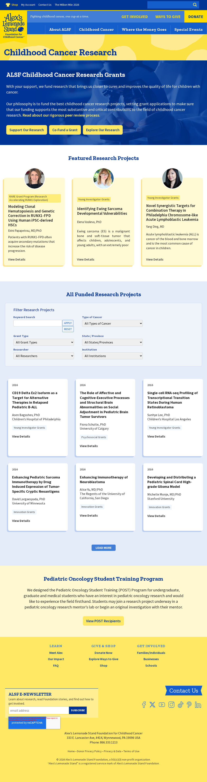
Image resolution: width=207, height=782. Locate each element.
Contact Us (183, 690)
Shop (103, 665)
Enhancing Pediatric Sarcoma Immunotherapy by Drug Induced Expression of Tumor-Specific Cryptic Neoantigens (36, 484)
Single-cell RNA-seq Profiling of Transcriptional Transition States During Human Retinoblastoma (172, 399)
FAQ (56, 665)
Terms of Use (131, 751)
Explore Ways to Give (103, 659)
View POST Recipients (103, 621)
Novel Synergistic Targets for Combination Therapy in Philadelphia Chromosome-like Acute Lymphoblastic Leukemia (172, 212)
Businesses (151, 659)
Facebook (144, 705)
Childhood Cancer (96, 29)
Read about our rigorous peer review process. (61, 115)
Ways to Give (168, 16)
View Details (16, 259)
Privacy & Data (112, 751)
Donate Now (103, 653)
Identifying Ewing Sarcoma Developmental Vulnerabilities (102, 211)
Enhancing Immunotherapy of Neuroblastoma (104, 479)
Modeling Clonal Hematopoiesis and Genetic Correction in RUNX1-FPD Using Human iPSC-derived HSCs (31, 215)
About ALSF (60, 29)
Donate (195, 16)
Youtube (162, 705)
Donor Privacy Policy (89, 751)
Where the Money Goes (144, 29)
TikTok (180, 705)
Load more (104, 548)
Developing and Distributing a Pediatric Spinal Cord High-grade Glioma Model (171, 482)
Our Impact (56, 659)
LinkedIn (198, 705)
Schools (151, 665)
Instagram (171, 705)
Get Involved (134, 16)
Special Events (188, 29)
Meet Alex (56, 653)
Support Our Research (27, 130)
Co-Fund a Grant (65, 130)
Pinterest (189, 705)
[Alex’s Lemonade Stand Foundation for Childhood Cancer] (13, 42)
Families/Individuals (151, 653)
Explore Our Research (102, 130)
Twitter (152, 705)
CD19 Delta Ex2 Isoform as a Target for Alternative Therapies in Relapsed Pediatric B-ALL (34, 399)
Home (71, 751)
